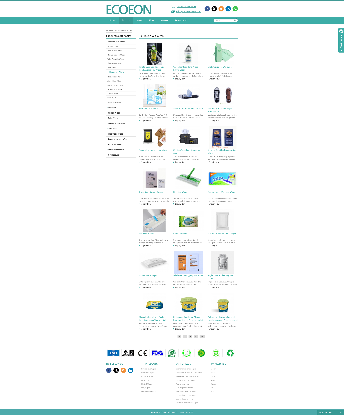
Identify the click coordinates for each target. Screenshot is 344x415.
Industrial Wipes (114, 144)
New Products (113, 155)
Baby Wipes (113, 118)
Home (112, 20)
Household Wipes (116, 72)
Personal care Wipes (116, 42)
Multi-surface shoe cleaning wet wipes (187, 151)
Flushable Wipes (114, 102)
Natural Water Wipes (148, 275)
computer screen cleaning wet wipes (189, 373)
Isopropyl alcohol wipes (184, 399)
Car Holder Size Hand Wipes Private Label (185, 68)
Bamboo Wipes (113, 93)
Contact (164, 20)
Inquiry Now (146, 79)
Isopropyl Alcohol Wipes (118, 139)
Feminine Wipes (113, 46)
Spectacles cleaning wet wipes (187, 403)
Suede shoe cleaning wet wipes (153, 150)
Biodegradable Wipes (116, 123)
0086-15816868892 (186, 6)
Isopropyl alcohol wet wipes (186, 395)
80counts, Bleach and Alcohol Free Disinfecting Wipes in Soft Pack (152, 318)
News (139, 20)
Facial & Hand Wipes (115, 51)
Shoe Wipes (112, 98)
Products (126, 20)
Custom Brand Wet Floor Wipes (221, 192)
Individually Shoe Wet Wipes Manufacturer (220, 110)
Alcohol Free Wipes (114, 81)
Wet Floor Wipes (146, 233)
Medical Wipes (114, 113)
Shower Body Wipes (115, 63)
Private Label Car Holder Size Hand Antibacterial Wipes (151, 68)
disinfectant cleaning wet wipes (187, 376)
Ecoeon (213, 369)
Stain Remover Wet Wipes (150, 108)
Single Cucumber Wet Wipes (220, 67)
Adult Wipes (112, 67)
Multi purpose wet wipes (184, 388)
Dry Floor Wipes (180, 192)
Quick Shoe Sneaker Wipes (151, 192)
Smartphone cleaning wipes (186, 369)
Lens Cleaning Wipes (115, 89)
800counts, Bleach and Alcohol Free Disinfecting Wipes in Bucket (188, 318)
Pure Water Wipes (115, 134)
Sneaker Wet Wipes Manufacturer (188, 108)
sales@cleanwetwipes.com (188, 11)
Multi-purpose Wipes (115, 77)
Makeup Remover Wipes (116, 55)
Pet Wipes (112, 107)
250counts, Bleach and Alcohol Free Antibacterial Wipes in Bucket (223, 318)
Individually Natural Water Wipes (222, 233)
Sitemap (213, 384)
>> (202, 337)
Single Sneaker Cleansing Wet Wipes (221, 276)
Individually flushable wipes (186, 391)
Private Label (180, 20)
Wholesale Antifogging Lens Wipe (188, 275)
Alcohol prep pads (182, 384)
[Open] (341, 40)
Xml (212, 388)
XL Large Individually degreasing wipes (222, 151)
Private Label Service (116, 149)
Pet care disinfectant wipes (185, 380)
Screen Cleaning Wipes (116, 85)
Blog (212, 391)
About (151, 20)
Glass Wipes (113, 128)
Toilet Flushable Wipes (115, 59)
